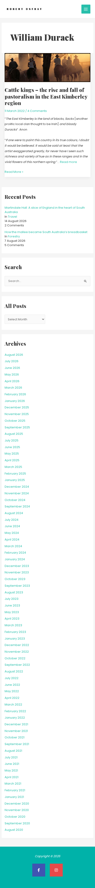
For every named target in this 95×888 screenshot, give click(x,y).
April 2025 (12, 460)
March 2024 (13, 546)
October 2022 (15, 658)
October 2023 (15, 579)
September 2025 (17, 427)
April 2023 (12, 618)
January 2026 (15, 401)
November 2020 (17, 810)
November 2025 (17, 414)
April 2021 (11, 777)
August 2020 (14, 830)
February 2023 (15, 632)
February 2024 (15, 553)
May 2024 (12, 533)
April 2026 (12, 381)
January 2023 (15, 638)
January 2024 (15, 559)
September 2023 (17, 586)
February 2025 (15, 473)
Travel (12, 217)
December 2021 (16, 724)
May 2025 (12, 453)
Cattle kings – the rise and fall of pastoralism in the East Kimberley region (46, 96)
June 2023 (12, 605)
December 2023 (17, 566)
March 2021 (13, 784)
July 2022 (11, 678)
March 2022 (13, 704)
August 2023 (14, 592)
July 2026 (11, 361)
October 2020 (15, 817)
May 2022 (12, 691)
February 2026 (15, 394)
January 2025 (15, 480)
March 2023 (13, 625)
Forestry (14, 236)
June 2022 (12, 685)
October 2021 (14, 737)
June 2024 (12, 526)
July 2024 (11, 520)
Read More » (14, 171)
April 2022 (12, 698)
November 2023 (17, 572)
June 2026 (12, 368)
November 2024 (17, 493)
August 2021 (13, 751)
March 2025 (13, 467)
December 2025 (17, 407)
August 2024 (14, 513)
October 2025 (15, 421)
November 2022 (17, 652)
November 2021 (16, 731)
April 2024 (12, 539)
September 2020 (17, 823)
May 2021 (11, 770)
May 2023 (12, 612)
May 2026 (12, 374)
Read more (68, 162)
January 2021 (14, 797)
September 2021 (17, 744)
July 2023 (11, 599)
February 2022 (15, 711)
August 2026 (14, 355)
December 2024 (17, 487)
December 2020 (17, 803)
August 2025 (14, 434)
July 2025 (11, 440)
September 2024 (17, 506)
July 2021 (11, 757)
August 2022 (14, 671)
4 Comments (37, 111)
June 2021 (12, 764)
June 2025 (12, 447)
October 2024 (15, 500)
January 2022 (15, 718)
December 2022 (17, 645)
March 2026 (13, 388)
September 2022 (17, 665)
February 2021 (15, 790)
